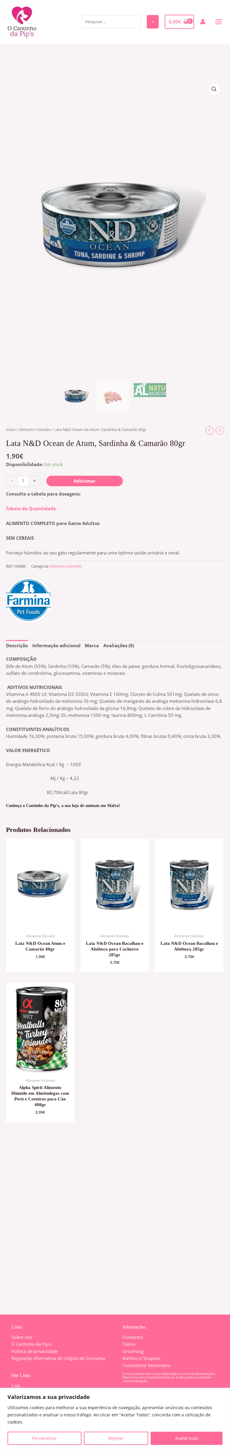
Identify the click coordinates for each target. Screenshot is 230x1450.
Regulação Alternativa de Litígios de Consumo (58, 1358)
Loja (15, 1385)
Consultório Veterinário (146, 1365)
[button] (214, 89)
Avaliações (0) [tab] (118, 645)
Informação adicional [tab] (56, 645)
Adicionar (85, 481)
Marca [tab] (92, 645)
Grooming (132, 1351)
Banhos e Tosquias (141, 1358)
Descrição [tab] (17, 645)
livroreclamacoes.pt (160, 1377)
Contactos (132, 1337)
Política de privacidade (34, 1351)
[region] (115, 1419)
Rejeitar (116, 1438)
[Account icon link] (202, 21)
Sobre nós (21, 1337)
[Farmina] (28, 600)
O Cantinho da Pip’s (31, 1344)
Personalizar (44, 1438)
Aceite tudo (186, 1438)
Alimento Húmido (35, 429)
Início (11, 429)
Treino (128, 1344)
